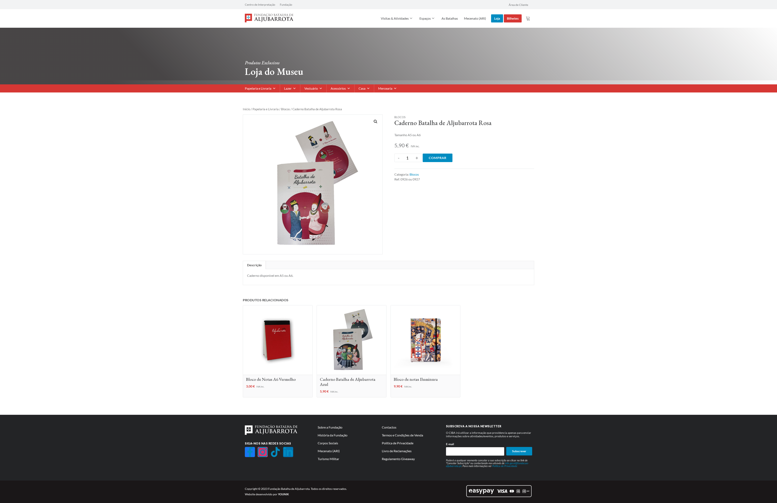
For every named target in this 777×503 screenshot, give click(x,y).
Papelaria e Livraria (258, 88)
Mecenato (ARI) (475, 18)
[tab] (254, 265)
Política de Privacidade (504, 466)
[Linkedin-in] (288, 452)
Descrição (254, 265)
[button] (375, 121)
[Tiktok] (275, 452)
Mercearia (385, 88)
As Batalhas (450, 18)
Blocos (285, 109)
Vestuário (311, 88)
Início (246, 109)
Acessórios (338, 88)
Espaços (425, 18)
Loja (497, 18)
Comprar (437, 158)
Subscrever (519, 451)
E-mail (450, 444)
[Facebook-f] (250, 452)
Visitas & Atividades (395, 18)
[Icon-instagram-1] (263, 452)
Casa (362, 88)
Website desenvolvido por (267, 494)
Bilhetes (513, 18)
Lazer (288, 88)
